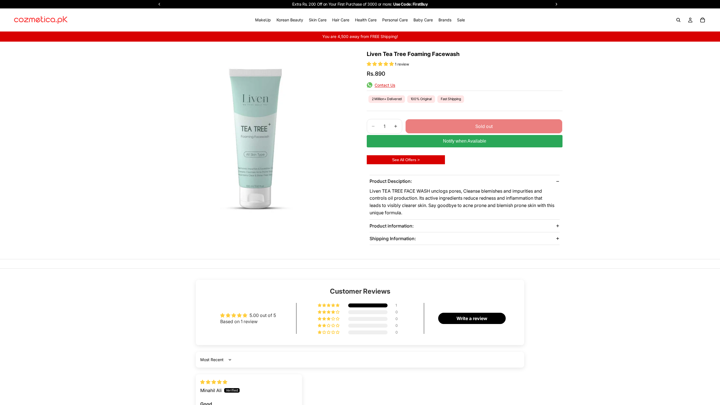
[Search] (678, 20)
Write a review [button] (471, 318)
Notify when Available (464, 141)
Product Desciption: (391, 181)
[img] (213, 382)
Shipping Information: (393, 238)
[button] (381, 64)
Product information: (392, 226)
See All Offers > (406, 160)
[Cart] (702, 20)
